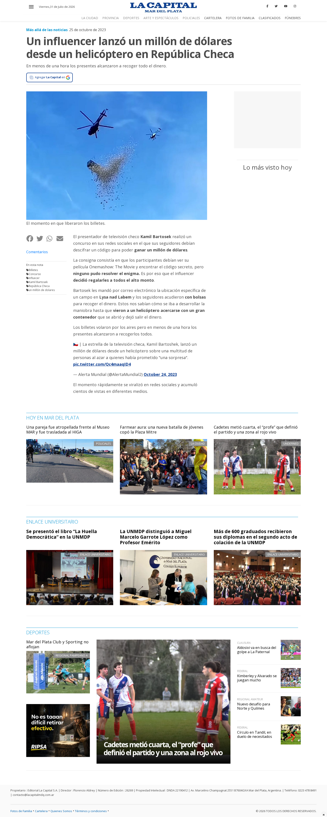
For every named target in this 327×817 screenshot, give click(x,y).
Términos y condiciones (91, 811)
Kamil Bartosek (38, 282)
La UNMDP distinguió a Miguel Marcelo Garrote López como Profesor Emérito (156, 537)
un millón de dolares (42, 290)
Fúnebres (293, 18)
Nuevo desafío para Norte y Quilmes (253, 706)
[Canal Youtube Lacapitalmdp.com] (285, 6)
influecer (34, 278)
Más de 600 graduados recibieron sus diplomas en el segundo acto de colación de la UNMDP (255, 537)
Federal (242, 671)
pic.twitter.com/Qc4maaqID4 (102, 364)
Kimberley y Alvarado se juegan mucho (257, 678)
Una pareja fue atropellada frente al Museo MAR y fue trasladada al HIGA (67, 429)
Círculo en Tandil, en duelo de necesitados (254, 734)
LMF (106, 738)
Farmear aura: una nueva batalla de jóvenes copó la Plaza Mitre (161, 429)
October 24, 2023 (160, 374)
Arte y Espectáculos (160, 18)
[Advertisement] (267, 119)
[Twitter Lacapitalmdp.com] (276, 6)
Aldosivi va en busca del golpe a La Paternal (256, 649)
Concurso (35, 274)
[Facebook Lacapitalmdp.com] (268, 6)
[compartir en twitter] (41, 238)
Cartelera (213, 18)
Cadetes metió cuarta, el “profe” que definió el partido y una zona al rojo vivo (256, 429)
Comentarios (37, 251)
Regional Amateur (250, 699)
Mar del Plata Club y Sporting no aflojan (57, 644)
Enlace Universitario (95, 554)
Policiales (191, 18)
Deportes (131, 18)
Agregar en (50, 77)
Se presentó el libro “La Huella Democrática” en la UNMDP (61, 534)
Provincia (110, 18)
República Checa (39, 286)
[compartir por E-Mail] (61, 238)
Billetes (33, 270)
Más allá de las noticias (47, 29)
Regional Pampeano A (72, 655)
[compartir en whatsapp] (51, 238)
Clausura (244, 643)
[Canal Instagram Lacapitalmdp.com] (295, 6)
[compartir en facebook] (31, 238)
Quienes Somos (61, 811)
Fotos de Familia (240, 18)
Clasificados (270, 18)
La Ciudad (89, 18)
